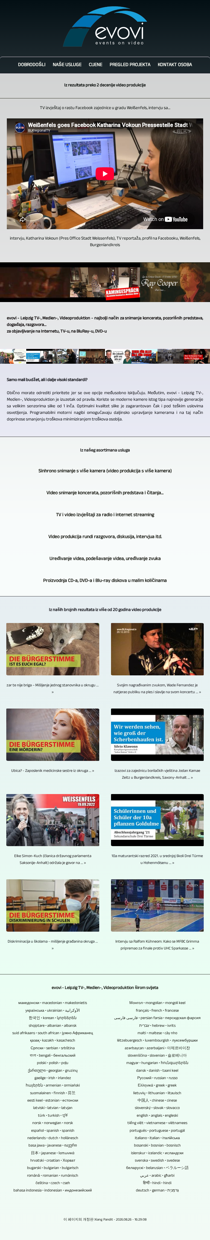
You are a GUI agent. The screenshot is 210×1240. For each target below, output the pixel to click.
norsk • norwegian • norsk (52, 1123)
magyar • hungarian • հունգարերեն (157, 1063)
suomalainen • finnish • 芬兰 (52, 1093)
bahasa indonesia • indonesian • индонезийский (52, 1190)
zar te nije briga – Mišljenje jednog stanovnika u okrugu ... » (53, 689)
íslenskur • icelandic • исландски (157, 1153)
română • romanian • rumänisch (52, 1176)
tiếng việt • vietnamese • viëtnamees (157, 1123)
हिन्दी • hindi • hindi (157, 1183)
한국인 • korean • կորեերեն (53, 1018)
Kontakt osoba (175, 65)
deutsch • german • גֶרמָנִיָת (157, 1190)
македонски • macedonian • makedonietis (52, 1003)
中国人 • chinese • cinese (157, 1100)
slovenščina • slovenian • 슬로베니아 (157, 1056)
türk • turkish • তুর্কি (53, 1116)
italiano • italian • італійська (157, 1138)
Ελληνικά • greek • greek (157, 1085)
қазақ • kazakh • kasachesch (52, 1040)
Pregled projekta (130, 65)
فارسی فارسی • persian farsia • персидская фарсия (157, 1018)
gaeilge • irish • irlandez (52, 1078)
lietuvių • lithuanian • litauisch (157, 1093)
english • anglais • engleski (157, 1116)
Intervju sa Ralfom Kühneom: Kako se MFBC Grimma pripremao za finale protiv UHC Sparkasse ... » (157, 945)
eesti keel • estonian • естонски (52, 1100)
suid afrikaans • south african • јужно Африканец (52, 1033)
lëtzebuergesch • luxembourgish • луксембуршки (157, 1040)
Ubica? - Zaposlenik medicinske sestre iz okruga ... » (52, 771)
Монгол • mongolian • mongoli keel (157, 1003)
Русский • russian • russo (157, 1078)
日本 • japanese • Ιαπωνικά (52, 1153)
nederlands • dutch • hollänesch (52, 1138)
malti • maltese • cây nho (157, 1033)
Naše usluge (67, 65)
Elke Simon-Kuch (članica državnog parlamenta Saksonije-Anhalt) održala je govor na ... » (52, 860)
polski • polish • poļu (52, 1063)
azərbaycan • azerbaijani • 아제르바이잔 (157, 1048)
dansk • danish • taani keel (157, 1071)
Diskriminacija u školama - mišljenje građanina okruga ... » (53, 945)
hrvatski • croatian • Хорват (52, 1160)
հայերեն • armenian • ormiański (53, 1085)
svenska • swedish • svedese (157, 1160)
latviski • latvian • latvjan (52, 1108)
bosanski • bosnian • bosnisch (157, 1145)
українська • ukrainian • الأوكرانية (52, 1011)
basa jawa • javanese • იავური (52, 1145)
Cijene (95, 65)
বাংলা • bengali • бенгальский (52, 1056)
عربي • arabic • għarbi (157, 1176)
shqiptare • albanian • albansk (53, 1026)
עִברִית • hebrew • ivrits (157, 1026)
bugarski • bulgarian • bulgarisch (52, 1168)
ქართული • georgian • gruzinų (53, 1071)
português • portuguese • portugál (157, 1131)
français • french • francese (157, 1011)
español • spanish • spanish (52, 1131)
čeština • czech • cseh (53, 1183)
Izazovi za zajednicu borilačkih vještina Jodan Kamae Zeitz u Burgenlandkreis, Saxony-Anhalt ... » (157, 774)
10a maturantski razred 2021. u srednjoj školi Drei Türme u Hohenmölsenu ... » (157, 860)
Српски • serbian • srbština (53, 1048)
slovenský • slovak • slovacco (157, 1108)
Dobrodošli (31, 65)
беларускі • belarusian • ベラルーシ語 (157, 1168)
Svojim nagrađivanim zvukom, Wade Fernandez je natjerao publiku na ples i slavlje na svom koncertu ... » (157, 689)
